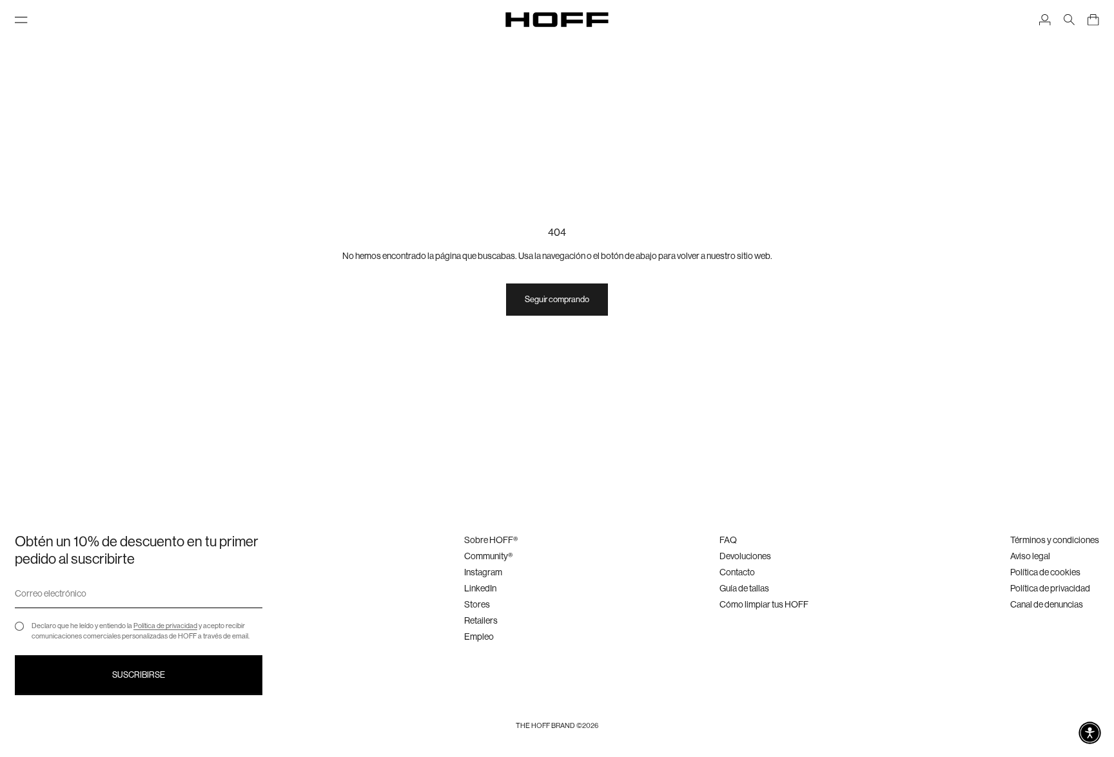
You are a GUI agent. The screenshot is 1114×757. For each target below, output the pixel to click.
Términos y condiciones (1054, 540)
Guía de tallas (744, 588)
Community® (488, 556)
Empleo (479, 636)
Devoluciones (745, 556)
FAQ (728, 540)
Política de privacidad (165, 626)
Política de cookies (1045, 572)
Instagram (483, 572)
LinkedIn (480, 588)
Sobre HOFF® (491, 540)
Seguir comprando (557, 299)
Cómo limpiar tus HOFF (763, 604)
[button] (1090, 733)
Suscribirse (138, 675)
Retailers (481, 620)
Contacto (737, 572)
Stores (477, 604)
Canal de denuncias (1046, 604)
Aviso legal (1030, 556)
